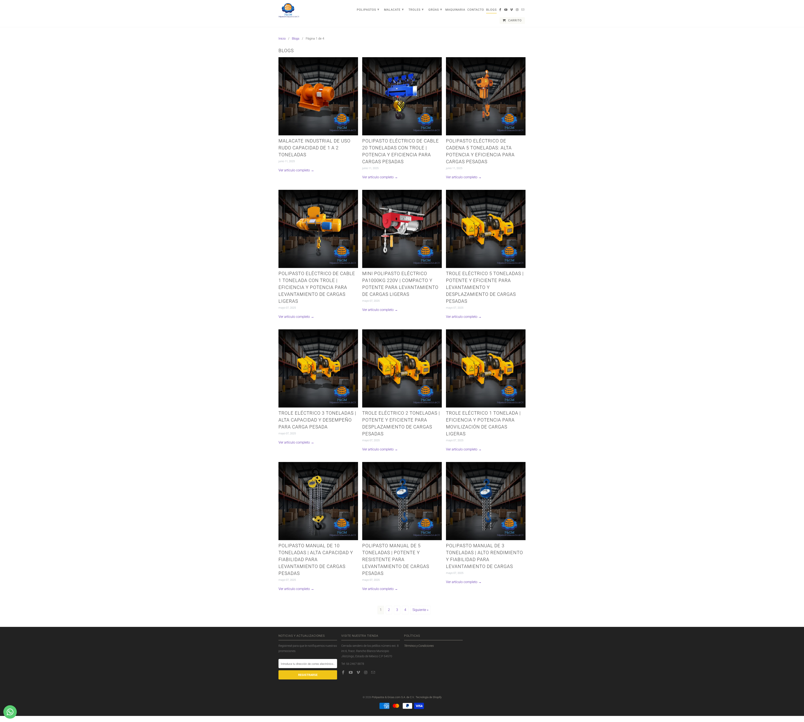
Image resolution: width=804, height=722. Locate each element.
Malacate (394, 9)
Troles (416, 9)
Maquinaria (455, 9)
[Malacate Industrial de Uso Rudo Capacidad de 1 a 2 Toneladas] (318, 96)
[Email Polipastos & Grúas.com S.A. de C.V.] (523, 10)
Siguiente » (420, 610)
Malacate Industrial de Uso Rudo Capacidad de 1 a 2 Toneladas (314, 147)
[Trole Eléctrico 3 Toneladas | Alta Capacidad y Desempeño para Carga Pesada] (318, 368)
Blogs (491, 9)
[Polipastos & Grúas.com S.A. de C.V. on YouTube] (506, 10)
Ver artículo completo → (296, 170)
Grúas (435, 9)
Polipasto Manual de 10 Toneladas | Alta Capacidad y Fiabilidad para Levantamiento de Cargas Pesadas (315, 559)
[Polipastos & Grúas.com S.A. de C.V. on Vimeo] (512, 10)
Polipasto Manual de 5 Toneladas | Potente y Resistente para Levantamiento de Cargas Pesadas (395, 559)
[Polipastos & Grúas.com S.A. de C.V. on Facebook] (500, 10)
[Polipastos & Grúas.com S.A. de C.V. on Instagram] (517, 10)
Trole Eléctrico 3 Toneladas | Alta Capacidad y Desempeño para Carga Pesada (317, 420)
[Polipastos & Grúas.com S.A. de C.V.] (288, 10)
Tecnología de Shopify (429, 697)
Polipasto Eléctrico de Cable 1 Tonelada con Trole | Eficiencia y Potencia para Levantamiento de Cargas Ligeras (316, 287)
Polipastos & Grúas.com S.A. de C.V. (393, 697)
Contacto (475, 9)
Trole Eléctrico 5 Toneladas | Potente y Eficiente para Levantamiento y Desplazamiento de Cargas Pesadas (485, 287)
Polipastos (368, 9)
